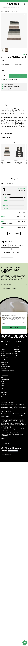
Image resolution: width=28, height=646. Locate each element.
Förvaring (16, 355)
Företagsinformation (6, 358)
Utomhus (3, 383)
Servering (16, 347)
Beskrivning (4, 105)
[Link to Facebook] (2, 443)
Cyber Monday (4, 394)
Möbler (15, 344)
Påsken (2, 381)
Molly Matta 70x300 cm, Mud (6, 162)
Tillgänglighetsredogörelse (7, 370)
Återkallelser (4, 372)
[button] (24, 4)
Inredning (16, 349)
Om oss (3, 355)
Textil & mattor (17, 351)
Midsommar (4, 388)
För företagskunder (5, 366)
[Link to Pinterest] (9, 443)
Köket (15, 353)
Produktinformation (6, 133)
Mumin (2, 385)
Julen (2, 396)
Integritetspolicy (5, 362)
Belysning (16, 345)
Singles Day (3, 390)
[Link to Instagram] (5, 443)
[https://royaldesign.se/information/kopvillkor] (13, 450)
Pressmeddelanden (5, 360)
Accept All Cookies (14, 327)
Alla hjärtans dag (5, 379)
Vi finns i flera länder (6, 411)
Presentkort (3, 347)
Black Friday (4, 392)
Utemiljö (16, 357)
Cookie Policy (4, 364)
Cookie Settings (14, 330)
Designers (3, 368)
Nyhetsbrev (3, 345)
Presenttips (3, 387)
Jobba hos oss (4, 357)
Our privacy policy (17, 322)
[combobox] (14, 71)
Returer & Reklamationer (7, 353)
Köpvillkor (3, 349)
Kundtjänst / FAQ (5, 344)
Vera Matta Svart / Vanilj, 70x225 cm (19, 162)
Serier (15, 358)
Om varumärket (5, 138)
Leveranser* (4, 351)
